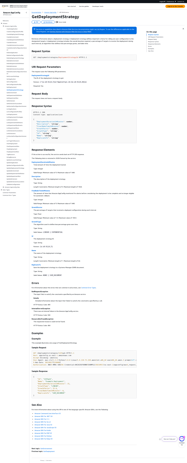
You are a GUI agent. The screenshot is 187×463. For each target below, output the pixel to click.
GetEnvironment (46, 448)
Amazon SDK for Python (43, 436)
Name (39, 136)
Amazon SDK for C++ (42, 419)
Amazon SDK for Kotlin (43, 430)
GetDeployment (49, 451)
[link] (64, 12)
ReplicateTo (42, 138)
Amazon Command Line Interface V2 (48, 413)
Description (42, 124)
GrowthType (42, 131)
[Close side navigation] (26, 12)
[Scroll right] (105, 6)
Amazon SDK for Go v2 (43, 422)
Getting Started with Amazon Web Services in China (68, 32)
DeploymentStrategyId (40, 75)
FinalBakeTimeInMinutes (48, 126)
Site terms (49, 460)
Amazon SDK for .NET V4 (43, 416)
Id (38, 133)
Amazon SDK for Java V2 (43, 425)
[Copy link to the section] (30, 51)
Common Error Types (88, 288)
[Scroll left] (66, 6)
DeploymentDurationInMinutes (50, 122)
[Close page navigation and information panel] (183, 28)
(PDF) (89, 32)
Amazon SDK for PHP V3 (43, 433)
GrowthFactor (43, 129)
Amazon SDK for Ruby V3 (43, 439)
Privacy (42, 460)
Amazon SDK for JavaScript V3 (45, 427)
